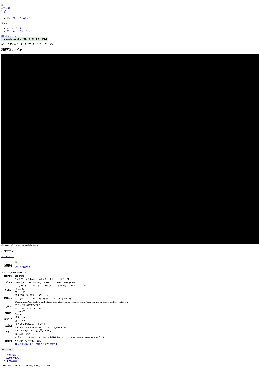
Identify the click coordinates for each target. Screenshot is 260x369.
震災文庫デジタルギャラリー (20, 18)
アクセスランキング (16, 28)
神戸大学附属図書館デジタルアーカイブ (20, 2)
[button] (5, 13)
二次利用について (15, 358)
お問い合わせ (13, 355)
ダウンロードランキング (18, 31)
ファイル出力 (7, 256)
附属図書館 (11, 360)
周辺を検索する (22, 267)
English (4, 11)
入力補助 (5, 8)
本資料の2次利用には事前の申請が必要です (36, 344)
